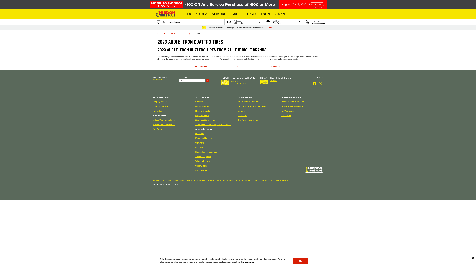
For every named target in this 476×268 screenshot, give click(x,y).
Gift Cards (242, 116)
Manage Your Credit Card (239, 84)
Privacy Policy (179, 180)
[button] (189, 14)
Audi (179, 34)
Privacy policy (247, 262)
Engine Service (202, 116)
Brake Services (202, 106)
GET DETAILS (269, 28)
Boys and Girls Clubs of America (252, 106)
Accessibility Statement (225, 180)
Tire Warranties (159, 129)
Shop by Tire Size (160, 106)
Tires (166, 34)
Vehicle (173, 34)
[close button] (473, 258)
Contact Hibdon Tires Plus (292, 102)
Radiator (199, 147)
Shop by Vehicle (160, 102)
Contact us (157, 80)
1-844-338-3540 (318, 23)
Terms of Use (166, 180)
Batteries (199, 102)
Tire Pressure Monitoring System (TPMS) (213, 125)
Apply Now (234, 81)
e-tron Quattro (189, 34)
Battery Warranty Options (164, 120)
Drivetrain (199, 134)
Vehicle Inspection (203, 157)
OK (300, 261)
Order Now (273, 81)
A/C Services (201, 170)
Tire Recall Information (248, 120)
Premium (237, 66)
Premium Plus (275, 66)
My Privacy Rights (282, 180)
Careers (241, 111)
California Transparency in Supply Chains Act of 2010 (254, 180)
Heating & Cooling (203, 111)
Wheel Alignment (202, 161)
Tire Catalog (158, 111)
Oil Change (200, 143)
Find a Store (286, 116)
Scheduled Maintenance (206, 152)
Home (159, 34)
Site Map (156, 180)
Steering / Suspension (205, 120)
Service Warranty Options (164, 125)
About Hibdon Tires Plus (248, 102)
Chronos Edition (200, 66)
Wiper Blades (201, 166)
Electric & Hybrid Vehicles (206, 138)
